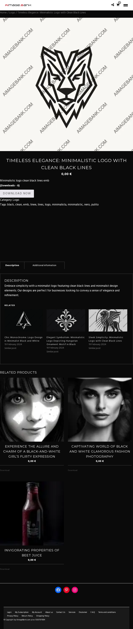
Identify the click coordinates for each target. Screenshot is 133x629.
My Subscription (22, 612)
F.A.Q (93, 612)
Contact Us (60, 612)
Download (5, 470)
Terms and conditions (107, 612)
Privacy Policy (12, 616)
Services (72, 612)
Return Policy (27, 616)
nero (87, 204)
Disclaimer (83, 612)
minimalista (59, 204)
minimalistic (75, 204)
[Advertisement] (66, 231)
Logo (12, 12)
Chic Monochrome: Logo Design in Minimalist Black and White (24, 339)
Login (9, 612)
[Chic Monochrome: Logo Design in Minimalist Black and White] (24, 320)
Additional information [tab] (44, 265)
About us (49, 612)
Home (3, 12)
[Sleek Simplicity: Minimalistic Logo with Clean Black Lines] (108, 320)
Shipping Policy (42, 616)
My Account (37, 612)
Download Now (17, 193)
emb (26, 204)
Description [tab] (12, 265)
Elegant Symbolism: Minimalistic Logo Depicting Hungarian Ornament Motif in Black (66, 341)
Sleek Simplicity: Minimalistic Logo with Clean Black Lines (106, 339)
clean (18, 204)
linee (33, 204)
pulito (95, 204)
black (10, 204)
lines (40, 204)
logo (48, 204)
